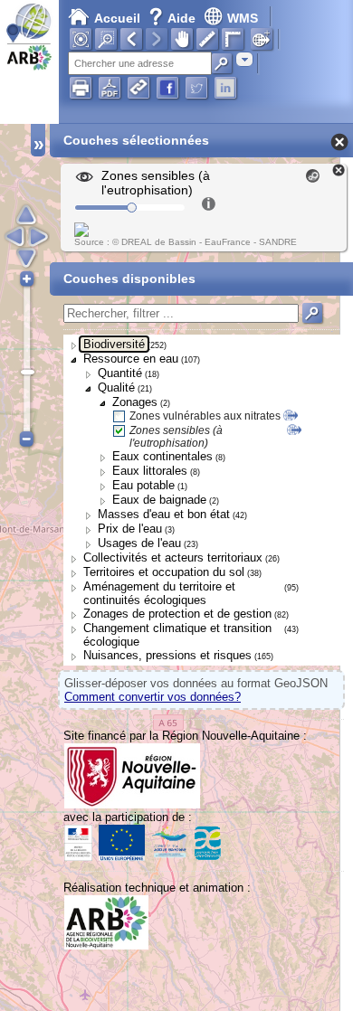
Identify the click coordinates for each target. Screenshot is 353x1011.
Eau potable (143, 485)
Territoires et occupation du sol (163, 572)
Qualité (116, 387)
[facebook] (167, 88)
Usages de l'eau (139, 543)
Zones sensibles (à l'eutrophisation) (176, 436)
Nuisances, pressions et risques (167, 655)
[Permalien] (138, 88)
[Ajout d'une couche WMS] (261, 39)
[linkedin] (225, 88)
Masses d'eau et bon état (164, 514)
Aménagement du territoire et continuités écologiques (159, 593)
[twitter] (196, 88)
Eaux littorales (149, 470)
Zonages (134, 402)
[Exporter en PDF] (109, 88)
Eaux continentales (162, 456)
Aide (173, 18)
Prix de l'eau (130, 528)
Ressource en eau (130, 358)
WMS (242, 18)
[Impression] (80, 88)
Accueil (117, 18)
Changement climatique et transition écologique (177, 634)
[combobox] (244, 59)
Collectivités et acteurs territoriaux (172, 557)
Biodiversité (114, 344)
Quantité (120, 373)
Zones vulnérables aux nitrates (205, 416)
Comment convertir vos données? (152, 697)
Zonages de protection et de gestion (177, 613)
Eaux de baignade (159, 499)
